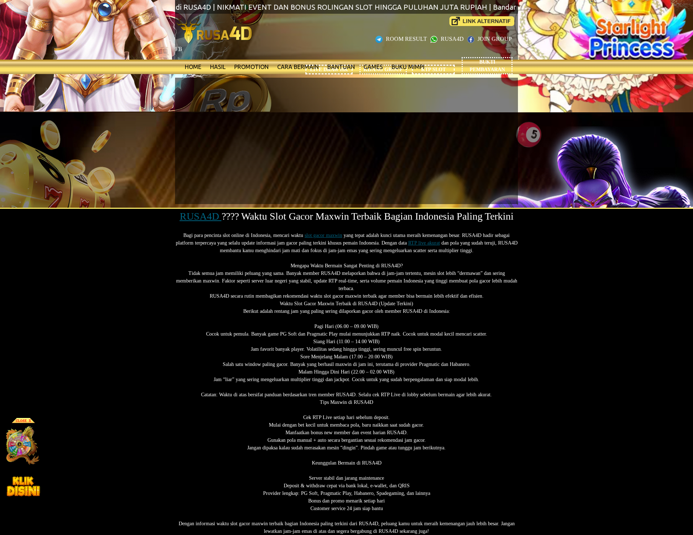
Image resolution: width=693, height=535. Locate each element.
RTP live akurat (424, 243)
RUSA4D (452, 39)
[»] (481, 21)
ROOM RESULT (406, 39)
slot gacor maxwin (323, 235)
